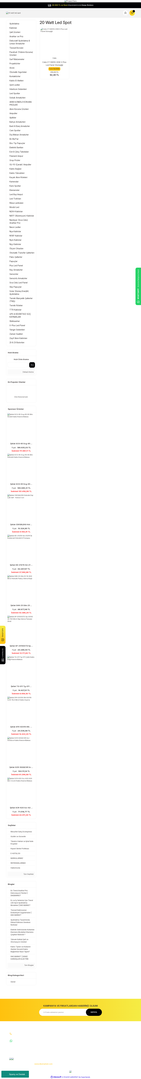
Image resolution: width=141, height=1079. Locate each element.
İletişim (53, 1036)
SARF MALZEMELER (123, 1036)
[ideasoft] (56, 1077)
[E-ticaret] (70, 1077)
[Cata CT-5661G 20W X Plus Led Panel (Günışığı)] (54, 42)
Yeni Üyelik (76, 1032)
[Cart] (132, 13)
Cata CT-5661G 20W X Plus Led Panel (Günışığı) (54, 63)
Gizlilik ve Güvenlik (101, 1039)
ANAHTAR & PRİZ (122, 1056)
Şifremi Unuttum (78, 1044)
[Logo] (13, 13)
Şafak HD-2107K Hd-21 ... (21, 565)
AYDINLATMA (121, 1032)
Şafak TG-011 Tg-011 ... (21, 686)
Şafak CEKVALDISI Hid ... (21, 524)
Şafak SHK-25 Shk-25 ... (21, 605)
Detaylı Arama (28, 372)
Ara (32, 365)
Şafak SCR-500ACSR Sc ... (21, 767)
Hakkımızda (54, 1032)
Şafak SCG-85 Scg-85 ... (21, 443)
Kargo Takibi (55, 1048)
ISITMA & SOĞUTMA (124, 1044)
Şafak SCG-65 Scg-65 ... (21, 484)
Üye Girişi (75, 1036)
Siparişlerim (76, 1040)
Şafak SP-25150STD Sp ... (21, 646)
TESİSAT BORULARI (123, 1052)
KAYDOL (94, 1012)
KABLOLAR (120, 1048)
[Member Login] (125, 13)
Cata (54, 58)
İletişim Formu (55, 1040)
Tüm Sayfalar (28, 874)
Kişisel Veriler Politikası (103, 1046)
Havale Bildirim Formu (58, 1044)
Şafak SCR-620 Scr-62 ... (21, 808)
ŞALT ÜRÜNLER (122, 1040)
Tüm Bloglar (29, 965)
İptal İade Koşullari (101, 1042)
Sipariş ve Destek (17, 1074)
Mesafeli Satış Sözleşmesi (99, 1033)
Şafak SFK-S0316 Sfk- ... (21, 727)
